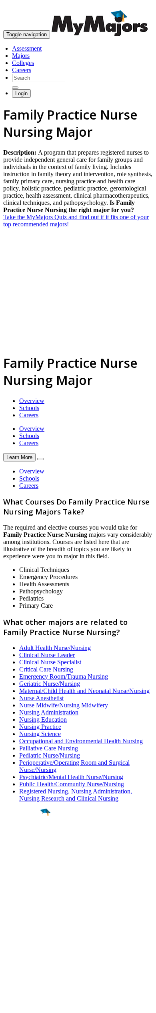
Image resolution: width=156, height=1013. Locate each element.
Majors (21, 55)
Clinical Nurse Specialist (50, 662)
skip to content (136, 6)
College (24, 856)
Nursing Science (40, 733)
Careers (21, 70)
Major (22, 839)
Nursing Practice (40, 726)
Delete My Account (28, 948)
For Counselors (22, 926)
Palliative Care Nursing (48, 748)
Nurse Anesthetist (41, 698)
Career (23, 874)
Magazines (16, 941)
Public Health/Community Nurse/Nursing (71, 784)
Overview (31, 400)
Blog (9, 955)
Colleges (23, 62)
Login (21, 93)
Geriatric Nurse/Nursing (49, 683)
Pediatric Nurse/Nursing (49, 755)
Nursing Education (43, 719)
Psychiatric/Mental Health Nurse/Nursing (71, 776)
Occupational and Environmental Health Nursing (81, 741)
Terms (11, 1002)
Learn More (19, 457)
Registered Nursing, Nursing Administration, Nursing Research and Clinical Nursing (75, 795)
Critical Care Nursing (46, 669)
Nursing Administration (48, 712)
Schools (29, 407)
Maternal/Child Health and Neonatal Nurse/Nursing (84, 690)
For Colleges (19, 934)
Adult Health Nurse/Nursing (55, 647)
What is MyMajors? (28, 919)
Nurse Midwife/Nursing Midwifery (63, 705)
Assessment (27, 48)
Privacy (32, 1002)
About (13, 903)
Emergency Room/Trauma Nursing (63, 676)
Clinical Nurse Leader (47, 655)
